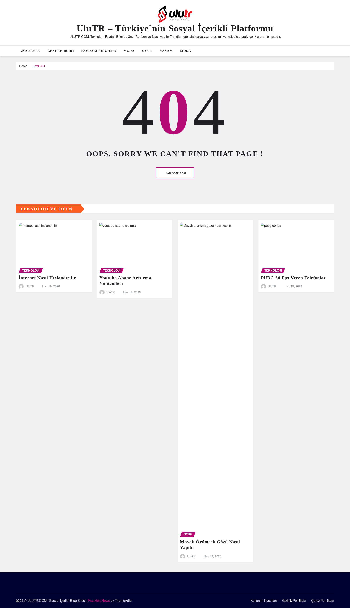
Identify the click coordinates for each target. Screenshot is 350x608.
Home (23, 66)
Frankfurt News (99, 600)
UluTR (30, 286)
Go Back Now (176, 172)
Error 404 (39, 66)
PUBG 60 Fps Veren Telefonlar (293, 277)
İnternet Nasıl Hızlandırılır (47, 277)
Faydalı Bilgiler (98, 50)
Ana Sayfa (30, 50)
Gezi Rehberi (60, 50)
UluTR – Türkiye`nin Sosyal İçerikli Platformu (175, 28)
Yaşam (166, 50)
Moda (129, 50)
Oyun (147, 50)
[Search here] (333, 50)
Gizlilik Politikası (294, 600)
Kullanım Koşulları (264, 600)
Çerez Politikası (322, 600)
